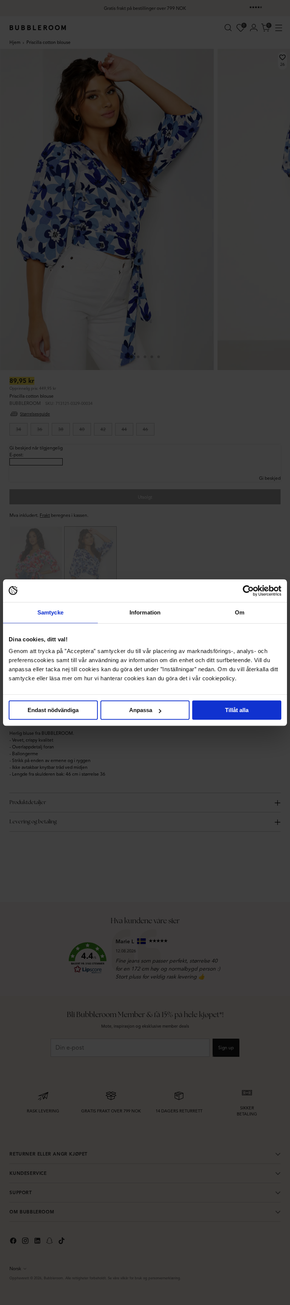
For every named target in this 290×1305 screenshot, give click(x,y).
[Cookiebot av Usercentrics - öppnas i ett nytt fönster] (248, 590)
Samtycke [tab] (50, 612)
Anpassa (140, 710)
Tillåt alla (236, 710)
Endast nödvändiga (53, 710)
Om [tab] (239, 612)
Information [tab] (145, 612)
